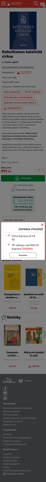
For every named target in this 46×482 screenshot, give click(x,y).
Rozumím (23, 255)
